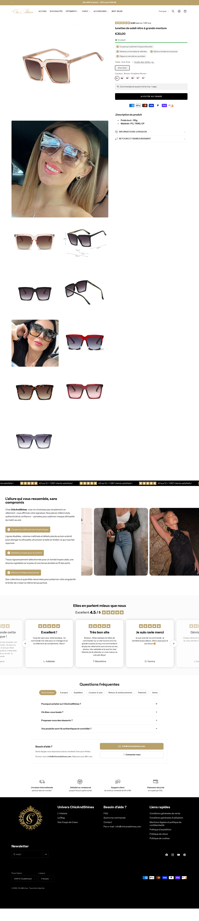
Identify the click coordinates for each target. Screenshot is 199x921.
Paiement (142, 692)
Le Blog (61, 817)
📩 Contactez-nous (132, 754)
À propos (64, 692)
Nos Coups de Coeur (68, 822)
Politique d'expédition (160, 829)
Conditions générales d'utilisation (166, 817)
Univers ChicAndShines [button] (76, 807)
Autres (155, 692)
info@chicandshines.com (133, 746)
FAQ (106, 813)
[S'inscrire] (45, 854)
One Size (122, 68)
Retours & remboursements (120, 692)
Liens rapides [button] (160, 807)
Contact (108, 822)
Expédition (78, 692)
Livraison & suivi (95, 692)
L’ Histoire (62, 813)
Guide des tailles (142, 62)
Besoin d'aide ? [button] (115, 807)
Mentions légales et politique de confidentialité (165, 823)
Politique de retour (159, 833)
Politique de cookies (160, 838)
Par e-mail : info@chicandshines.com (122, 826)
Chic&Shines (23, 888)
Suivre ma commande (114, 817)
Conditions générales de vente (165, 813)
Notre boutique (47, 692)
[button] (72, 11)
